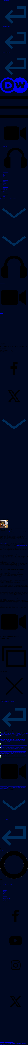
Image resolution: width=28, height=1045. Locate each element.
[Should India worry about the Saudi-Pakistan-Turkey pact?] (14, 735)
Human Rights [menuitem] (5, 187)
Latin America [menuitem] (5, 177)
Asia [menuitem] (4, 175)
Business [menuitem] (4, 191)
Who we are (5, 882)
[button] (14, 107)
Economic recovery (3, 543)
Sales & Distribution (6, 898)
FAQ (4, 892)
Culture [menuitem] (4, 195)
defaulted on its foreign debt (21, 545)
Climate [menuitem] (4, 183)
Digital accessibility (21, 1043)
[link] (1, 313)
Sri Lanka (4, 344)
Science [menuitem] (4, 192)
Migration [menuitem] (4, 188)
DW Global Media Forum (7, 884)
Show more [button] (2, 790)
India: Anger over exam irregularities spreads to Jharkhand (13, 751)
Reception (5, 891)
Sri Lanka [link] (1, 850)
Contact (4, 893)
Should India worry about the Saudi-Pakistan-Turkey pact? (13, 739)
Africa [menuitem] (4, 174)
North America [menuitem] (5, 180)
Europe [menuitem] (4, 176)
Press (4, 883)
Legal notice (15, 1043)
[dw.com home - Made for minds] (14, 85)
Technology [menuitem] (5, 189)
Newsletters (5, 890)
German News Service (7, 901)
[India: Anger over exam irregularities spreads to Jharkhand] (14, 746)
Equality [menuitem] (4, 184)
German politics (13, 198)
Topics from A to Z (6, 894)
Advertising (5, 900)
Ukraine (1, 198)
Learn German (5, 886)
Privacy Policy (10, 1043)
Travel (4, 899)
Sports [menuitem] (4, 196)
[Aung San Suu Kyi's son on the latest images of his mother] (14, 756)
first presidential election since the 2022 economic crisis (12, 532)
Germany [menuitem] (4, 181)
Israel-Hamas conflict (6, 198)
